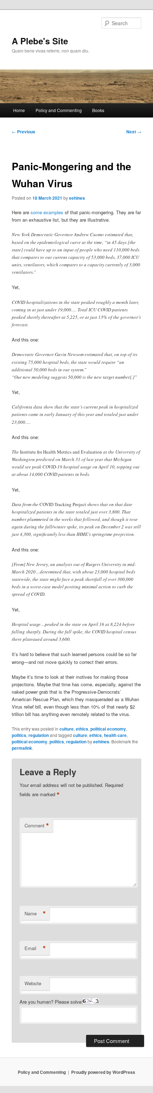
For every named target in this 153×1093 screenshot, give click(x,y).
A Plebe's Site (40, 41)
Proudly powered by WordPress (103, 1072)
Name (35, 913)
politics (19, 735)
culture (66, 729)
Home (19, 110)
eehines (77, 198)
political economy (108, 729)
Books (98, 110)
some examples (47, 212)
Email (35, 948)
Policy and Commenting (59, 110)
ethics (82, 729)
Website (33, 983)
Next (133, 131)
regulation (38, 735)
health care (115, 735)
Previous (23, 131)
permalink (22, 748)
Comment (37, 825)
